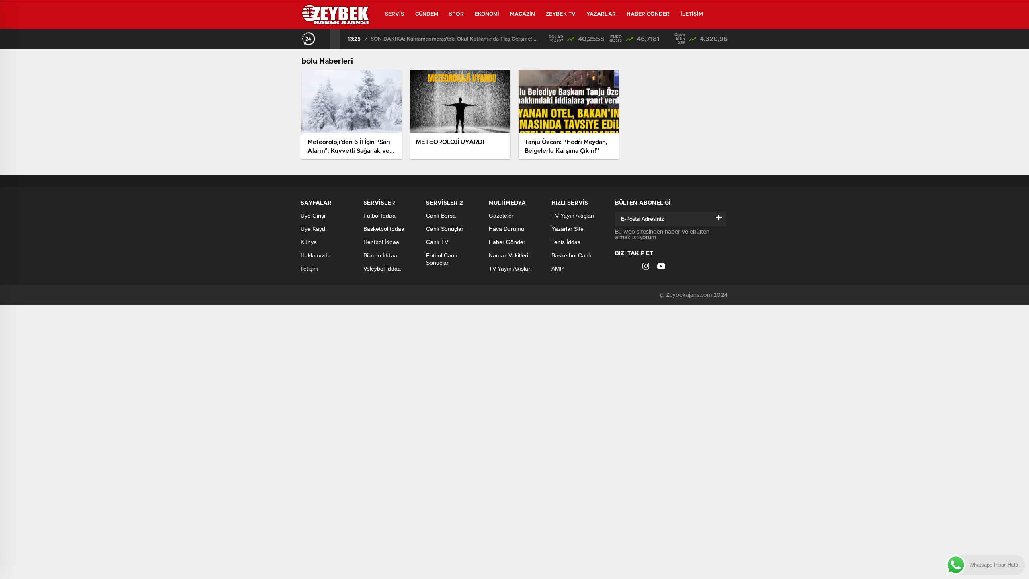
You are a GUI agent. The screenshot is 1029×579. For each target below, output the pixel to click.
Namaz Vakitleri (508, 255)
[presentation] (325, 39)
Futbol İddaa (379, 215)
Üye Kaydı (314, 229)
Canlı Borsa (441, 215)
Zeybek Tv (561, 14)
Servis (394, 14)
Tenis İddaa (566, 242)
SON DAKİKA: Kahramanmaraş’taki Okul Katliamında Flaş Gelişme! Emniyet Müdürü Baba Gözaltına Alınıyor (455, 39)
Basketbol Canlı (571, 255)
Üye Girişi (313, 215)
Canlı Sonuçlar (444, 229)
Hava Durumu (506, 229)
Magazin (522, 14)
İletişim (692, 14)
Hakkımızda (316, 255)
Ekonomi (487, 14)
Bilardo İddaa (380, 255)
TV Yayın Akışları (510, 268)
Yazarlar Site (567, 229)
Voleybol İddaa (382, 268)
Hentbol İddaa (381, 242)
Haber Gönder (648, 14)
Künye (309, 242)
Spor (456, 14)
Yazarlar (601, 14)
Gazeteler (501, 215)
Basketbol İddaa (383, 229)
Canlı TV (437, 242)
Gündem (427, 14)
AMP (557, 268)
